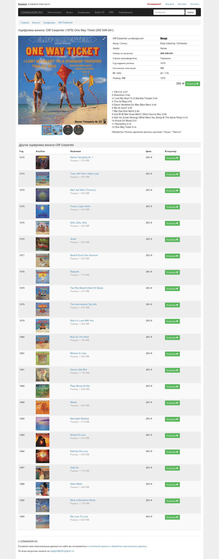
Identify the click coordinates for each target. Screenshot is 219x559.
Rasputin (74, 271)
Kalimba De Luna (79, 451)
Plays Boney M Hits (80, 385)
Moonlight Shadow (79, 418)
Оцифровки (84, 12)
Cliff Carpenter (65, 22)
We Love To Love (79, 516)
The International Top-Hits (83, 304)
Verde (73, 238)
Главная (25, 22)
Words (73, 402)
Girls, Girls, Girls (78, 222)
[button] (104, 38)
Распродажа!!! (154, 4)
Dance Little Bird (78, 369)
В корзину (191, 83)
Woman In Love (78, 353)
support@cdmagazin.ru (62, 550)
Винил (69, 12)
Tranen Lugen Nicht (80, 206)
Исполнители (55, 12)
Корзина (22, 3)
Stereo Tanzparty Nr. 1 (81, 157)
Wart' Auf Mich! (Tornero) (83, 189)
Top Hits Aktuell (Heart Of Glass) (86, 287)
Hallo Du (74, 467)
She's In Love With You (82, 320)
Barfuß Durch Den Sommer (84, 255)
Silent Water (76, 483)
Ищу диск (169, 4)
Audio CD (99, 12)
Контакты (194, 4)
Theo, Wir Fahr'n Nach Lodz (84, 173)
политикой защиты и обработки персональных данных (118, 546)
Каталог (36, 22)
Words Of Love (77, 434)
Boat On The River (79, 336)
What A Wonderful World (82, 500)
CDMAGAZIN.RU (32, 12)
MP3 (111, 12)
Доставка (182, 4)
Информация (126, 12)
